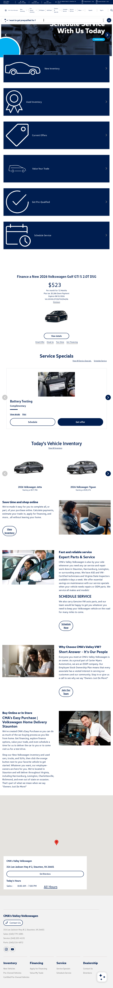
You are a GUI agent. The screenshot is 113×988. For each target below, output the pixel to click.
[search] (111, 10)
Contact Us (15, 922)
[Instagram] (6, 949)
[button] (56, 842)
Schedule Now (66, 626)
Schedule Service (100, 361)
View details (56, 336)
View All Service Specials (82, 361)
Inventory (10, 963)
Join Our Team (66, 692)
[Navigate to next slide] (111, 35)
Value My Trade (36, 973)
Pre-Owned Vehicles (12, 973)
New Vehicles (9, 968)
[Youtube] (12, 949)
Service (61, 963)
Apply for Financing (38, 968)
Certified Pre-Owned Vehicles (16, 977)
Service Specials (63, 968)
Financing (36, 963)
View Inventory (9, 531)
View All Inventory (55, 448)
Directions (87, 973)
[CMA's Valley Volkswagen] (11, 10)
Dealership (90, 963)
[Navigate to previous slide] (2, 35)
